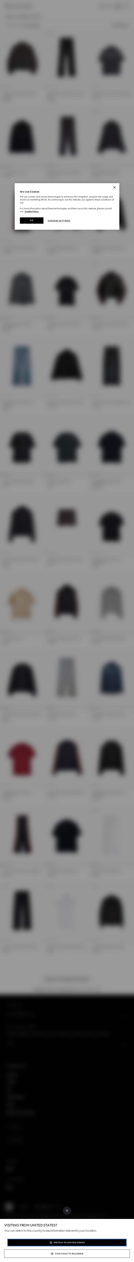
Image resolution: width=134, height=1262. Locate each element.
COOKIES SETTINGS (59, 220)
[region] (67, 206)
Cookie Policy (32, 211)
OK (31, 220)
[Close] (67, 1210)
